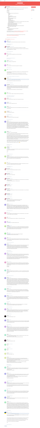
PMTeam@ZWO (9, 79)
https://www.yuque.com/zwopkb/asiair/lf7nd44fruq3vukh (13, 35)
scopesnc (9, 413)
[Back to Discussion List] (0, 0)
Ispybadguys (9, 194)
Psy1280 (8, 278)
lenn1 (8, 103)
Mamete (8, 47)
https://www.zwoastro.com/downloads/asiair (18, 31)
